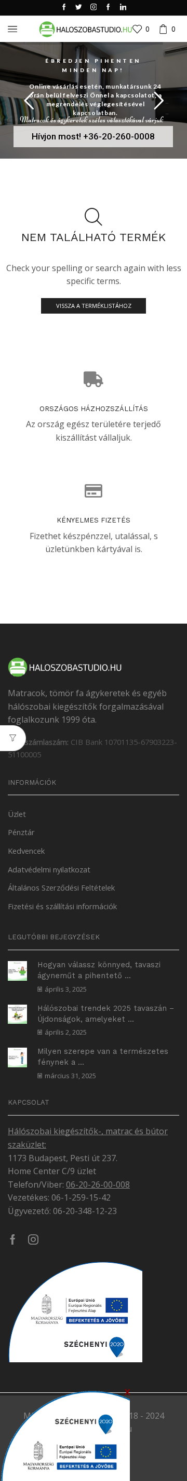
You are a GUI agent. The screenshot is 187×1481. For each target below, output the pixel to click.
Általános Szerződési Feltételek (61, 887)
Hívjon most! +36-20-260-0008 (93, 136)
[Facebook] (64, 7)
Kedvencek (26, 850)
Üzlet (17, 814)
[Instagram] (93, 7)
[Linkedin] (123, 7)
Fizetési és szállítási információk (62, 906)
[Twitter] (78, 7)
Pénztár (21, 832)
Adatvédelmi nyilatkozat (49, 869)
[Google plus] (108, 7)
